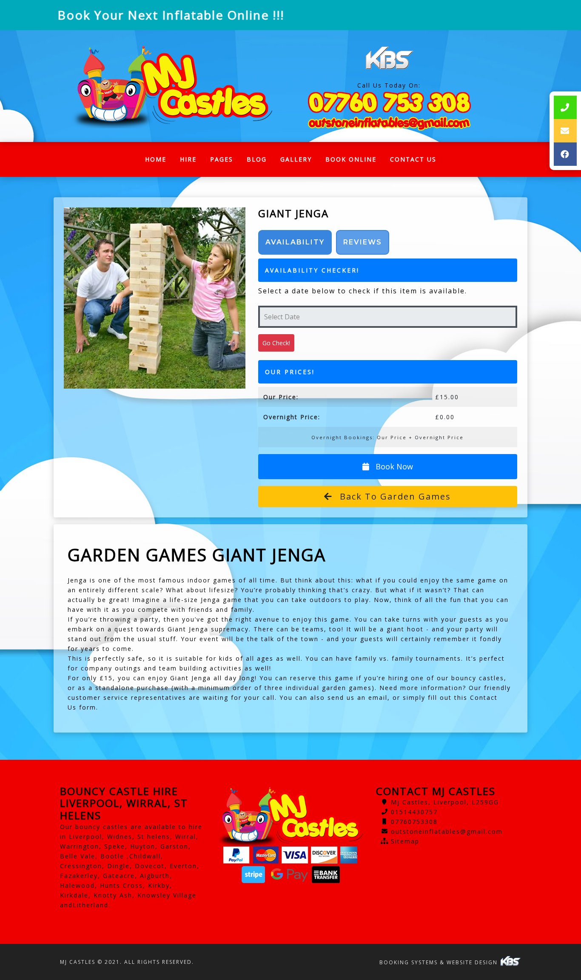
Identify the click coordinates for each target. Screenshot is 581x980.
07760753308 (414, 822)
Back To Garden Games (394, 496)
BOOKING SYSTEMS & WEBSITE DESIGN (439, 962)
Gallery (296, 159)
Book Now (393, 466)
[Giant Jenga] (154, 298)
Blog (257, 159)
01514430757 (414, 812)
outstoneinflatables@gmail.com (447, 831)
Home (159, 161)
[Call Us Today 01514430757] (389, 102)
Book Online (350, 159)
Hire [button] (188, 159)
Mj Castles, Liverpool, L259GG (445, 802)
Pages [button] (221, 159)
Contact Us (413, 159)
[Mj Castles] (172, 85)
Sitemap (405, 841)
